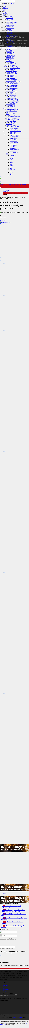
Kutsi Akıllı (9, 51)
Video (8, 126)
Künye (5, 988)
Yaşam (5, 13)
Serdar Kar (9, 101)
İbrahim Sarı (9, 102)
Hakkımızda (6, 989)
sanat (7, 118)
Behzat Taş (9, 32)
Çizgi (4, 6)
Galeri (4, 9)
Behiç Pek (9, 68)
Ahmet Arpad (9, 33)
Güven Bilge (9, 86)
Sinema (8, 119)
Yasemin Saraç (10, 65)
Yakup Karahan (10, 63)
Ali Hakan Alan (10, 106)
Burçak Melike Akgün (12, 35)
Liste (7, 114)
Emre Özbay (9, 43)
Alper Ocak (9, 76)
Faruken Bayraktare (11, 71)
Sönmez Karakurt (10, 104)
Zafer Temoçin (10, 78)
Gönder (2, 938)
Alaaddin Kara (10, 25)
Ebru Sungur (9, 46)
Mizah (8, 115)
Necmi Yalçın (9, 94)
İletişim (5, 991)
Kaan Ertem (9, 69)
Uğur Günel (9, 105)
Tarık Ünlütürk (10, 62)
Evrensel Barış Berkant (12, 85)
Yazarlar (5, 15)
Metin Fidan (9, 23)
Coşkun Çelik (9, 39)
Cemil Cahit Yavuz (11, 81)
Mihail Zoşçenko (10, 20)
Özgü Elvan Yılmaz (11, 22)
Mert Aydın (9, 16)
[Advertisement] (14, 241)
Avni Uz (8, 29)
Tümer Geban (10, 99)
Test (7, 125)
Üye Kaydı (6, 986)
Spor (7, 121)
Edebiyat (5, 8)
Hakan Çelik (9, 19)
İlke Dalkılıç (9, 49)
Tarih (7, 122)
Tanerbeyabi (9, 98)
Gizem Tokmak (10, 38)
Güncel (5, 10)
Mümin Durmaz (10, 96)
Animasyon (9, 109)
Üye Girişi (6, 985)
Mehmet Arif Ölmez (11, 88)
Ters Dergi (6, 190)
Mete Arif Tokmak (11, 89)
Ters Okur (9, 124)
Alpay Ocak (9, 75)
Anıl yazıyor (9, 26)
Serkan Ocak (9, 18)
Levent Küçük (10, 52)
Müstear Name (10, 58)
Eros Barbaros (10, 45)
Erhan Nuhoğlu (10, 82)
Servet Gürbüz (10, 72)
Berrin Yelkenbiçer (11, 55)
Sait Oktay (9, 61)
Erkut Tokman (10, 28)
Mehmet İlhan (10, 92)
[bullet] (12, 939)
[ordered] (10, 939)
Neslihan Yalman (10, 53)
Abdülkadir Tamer (11, 73)
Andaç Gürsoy (10, 79)
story (4, 893)
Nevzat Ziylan (10, 95)
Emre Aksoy (9, 84)
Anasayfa (2, 184)
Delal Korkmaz (10, 42)
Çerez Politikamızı (18, 1017)
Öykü (7, 116)
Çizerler (5, 66)
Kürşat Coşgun (10, 41)
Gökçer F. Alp (10, 36)
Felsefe (8, 112)
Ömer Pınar (9, 59)
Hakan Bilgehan (10, 91)
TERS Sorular (6, 12)
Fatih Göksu (9, 48)
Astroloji (8, 111)
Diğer (4, 108)
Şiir (7, 128)
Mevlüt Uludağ (10, 31)
